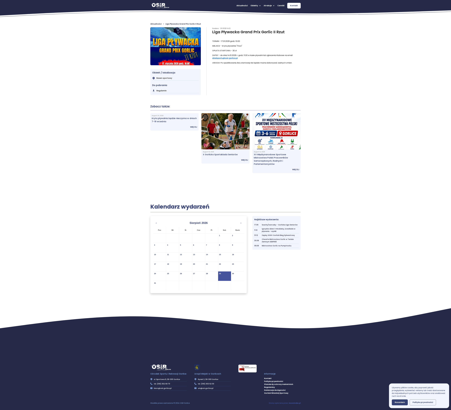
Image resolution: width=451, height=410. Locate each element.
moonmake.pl (295, 403)
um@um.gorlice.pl (205, 388)
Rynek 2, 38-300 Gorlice (208, 379)
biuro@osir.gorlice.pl (163, 388)
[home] (159, 5)
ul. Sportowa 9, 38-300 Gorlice (167, 379)
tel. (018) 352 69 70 (162, 384)
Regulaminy (269, 387)
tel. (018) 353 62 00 (206, 384)
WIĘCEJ (193, 127)
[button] (256, 5)
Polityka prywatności (273, 381)
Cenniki (280, 5)
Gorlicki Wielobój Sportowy (276, 393)
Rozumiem (400, 402)
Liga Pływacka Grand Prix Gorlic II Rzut (183, 24)
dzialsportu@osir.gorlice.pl (225, 58)
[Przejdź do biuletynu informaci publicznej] (247, 368)
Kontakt (294, 5)
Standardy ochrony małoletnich (278, 384)
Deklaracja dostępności (275, 390)
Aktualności (242, 5)
